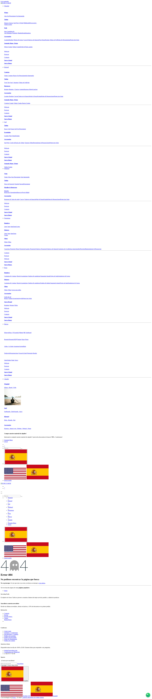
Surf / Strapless (14, 82)
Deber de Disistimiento (10, 639)
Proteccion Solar (58, 96)
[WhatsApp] (148, 695)
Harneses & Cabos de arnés (12, 199)
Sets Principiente (15, 177)
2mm (5, 226)
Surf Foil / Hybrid (18, 23)
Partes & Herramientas (64, 40)
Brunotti (6, 339)
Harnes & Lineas (18, 40)
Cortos (18, 226)
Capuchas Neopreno (10, 249)
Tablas (6, 19)
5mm (14, 226)
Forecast (6, 54)
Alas (5, 16)
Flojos (26, 339)
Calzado (48, 276)
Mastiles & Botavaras (10, 187)
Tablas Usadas (16, 47)
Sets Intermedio (25, 177)
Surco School (8, 60)
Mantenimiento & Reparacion (93, 249)
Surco (16, 360)
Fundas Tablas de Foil (51, 40)
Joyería (21, 298)
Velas (5, 173)
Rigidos (6, 89)
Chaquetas (43, 276)
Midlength (27, 23)
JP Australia (15, 332)
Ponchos (82, 249)
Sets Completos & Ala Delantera (9, 32)
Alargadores (13, 192)
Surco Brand (8, 302)
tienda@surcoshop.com (10, 650)
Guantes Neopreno (30, 249)
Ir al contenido (5, 1)
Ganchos (35, 89)
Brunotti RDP (13, 339)
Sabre (5, 360)
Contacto (6, 57)
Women (12, 305)
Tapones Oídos (29, 143)
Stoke (12, 360)
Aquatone (16, 346)
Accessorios (7, 36)
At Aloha (10, 346)
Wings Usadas (8, 47)
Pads (10, 136)
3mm (8, 226)
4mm (12, 226)
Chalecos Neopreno (40, 249)
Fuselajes (14, 33)
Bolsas (6, 298)
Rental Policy (8, 619)
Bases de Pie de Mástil (23, 192)
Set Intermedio (20, 16)
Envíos (6, 615)
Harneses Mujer (28, 89)
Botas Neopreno (20, 249)
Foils (5, 28)
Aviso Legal (7, 631)
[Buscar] (21, 448)
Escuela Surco (8, 616)
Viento (6, 618)
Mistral (21, 332)
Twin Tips (7, 82)
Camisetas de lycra (63, 249)
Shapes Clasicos (8, 23)
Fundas (39, 96)
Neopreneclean (14, 353)
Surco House (8, 63)
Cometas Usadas (8, 103)
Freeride (17, 184)
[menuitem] (6, 6)
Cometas (6, 72)
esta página (42, 583)
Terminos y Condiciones (11, 632)
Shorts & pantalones (22, 276)
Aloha (6, 346)
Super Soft (14, 129)
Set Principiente (11, 16)
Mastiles (20, 33)
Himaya (6, 332)
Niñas (9, 242)
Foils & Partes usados (26, 47)
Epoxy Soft (7, 129)
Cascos (25, 40)
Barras (15, 75)
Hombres (7, 223)
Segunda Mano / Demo (11, 43)
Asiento (21, 89)
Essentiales (7, 132)
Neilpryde (7, 353)
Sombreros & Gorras (64, 276)
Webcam (6, 51)
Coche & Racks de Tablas (17, 143)
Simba (9, 360)
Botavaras (7, 192)
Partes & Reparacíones (47, 96)
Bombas (11, 40)
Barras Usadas (26, 103)
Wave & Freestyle (9, 184)
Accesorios (7, 245)
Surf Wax (7, 143)
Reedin (35, 353)
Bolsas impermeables (74, 249)
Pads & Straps (33, 96)
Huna (10, 332)
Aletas (13, 136)
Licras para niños (16, 290)
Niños (6, 238)
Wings (6, 12)
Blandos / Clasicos (14, 89)
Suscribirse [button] (20, 663)
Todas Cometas (8, 75)
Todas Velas (7, 177)
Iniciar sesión (8, 480)
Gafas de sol (7, 297)
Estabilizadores (26, 33)
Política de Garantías (10, 636)
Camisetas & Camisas (10, 276)
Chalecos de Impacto (33, 40)
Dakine (19, 339)
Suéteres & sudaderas (34, 276)
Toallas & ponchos (13, 298)
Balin (24, 346)
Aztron (21, 346)
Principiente (26, 184)
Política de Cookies (9, 640)
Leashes (6, 40)
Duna (23, 339)
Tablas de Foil (23, 82)
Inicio (5, 590)
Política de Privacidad (10, 637)
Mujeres (6, 230)
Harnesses (7, 86)
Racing (21, 184)
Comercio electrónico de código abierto (33, 697)
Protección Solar (74, 40)
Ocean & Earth (22, 353)
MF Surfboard (27, 332)
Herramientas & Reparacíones (41, 143)
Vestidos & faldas (45, 283)
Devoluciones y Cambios (11, 634)
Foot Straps (42, 40)
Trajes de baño (54, 276)
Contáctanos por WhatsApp (12, 652)
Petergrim (30, 353)
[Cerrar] (1, 493)
